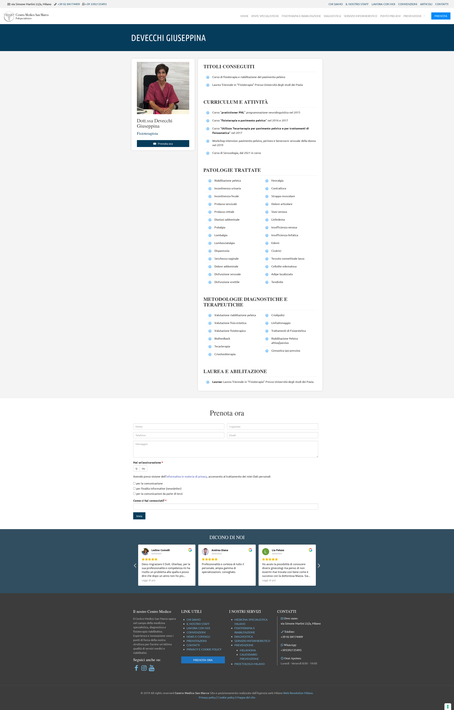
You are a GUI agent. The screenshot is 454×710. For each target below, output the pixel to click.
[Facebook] (136, 667)
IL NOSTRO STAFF (357, 4)
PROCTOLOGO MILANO (249, 663)
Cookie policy (226, 697)
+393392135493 (291, 650)
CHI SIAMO (336, 4)
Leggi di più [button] (149, 580)
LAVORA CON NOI (383, 4)
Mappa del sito (246, 697)
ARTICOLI (426, 4)
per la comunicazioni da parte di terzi (159, 493)
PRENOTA (440, 16)
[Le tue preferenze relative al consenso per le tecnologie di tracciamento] (447, 706)
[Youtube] (151, 667)
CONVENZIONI (407, 4)
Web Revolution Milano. (298, 693)
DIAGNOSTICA (243, 636)
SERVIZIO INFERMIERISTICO (252, 640)
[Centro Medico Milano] (28, 16)
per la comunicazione (149, 483)
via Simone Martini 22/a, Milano (301, 623)
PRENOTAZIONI (197, 640)
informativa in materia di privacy (186, 476)
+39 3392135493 (96, 4)
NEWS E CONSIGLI (198, 636)
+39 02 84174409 (69, 4)
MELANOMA (248, 650)
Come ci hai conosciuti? (150, 500)
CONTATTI (441, 4)
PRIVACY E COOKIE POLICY (204, 649)
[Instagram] (144, 667)
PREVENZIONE (243, 645)
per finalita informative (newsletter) (158, 488)
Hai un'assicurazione (148, 462)
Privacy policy (207, 697)
